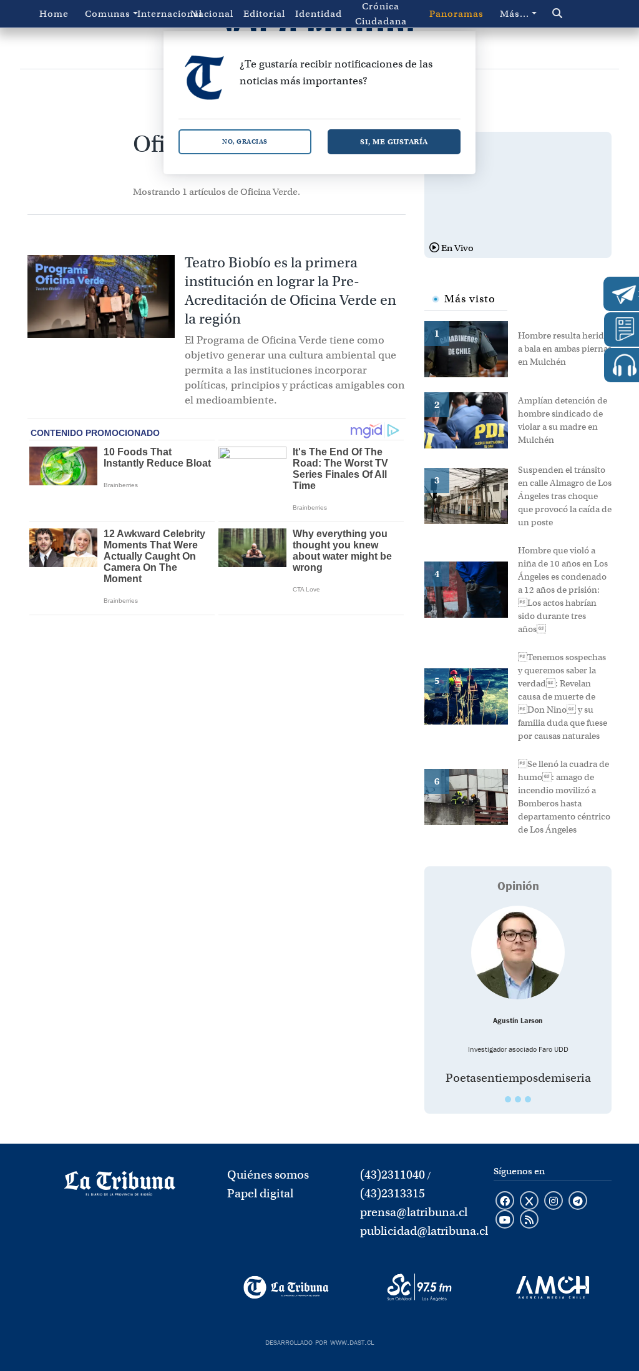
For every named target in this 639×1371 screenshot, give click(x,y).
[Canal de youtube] (504, 1220)
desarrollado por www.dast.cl (319, 1341)
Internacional (161, 13)
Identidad (318, 13)
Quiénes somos (268, 1174)
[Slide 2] (518, 1099)
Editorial (264, 13)
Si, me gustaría (394, 141)
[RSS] (529, 1220)
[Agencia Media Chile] (553, 1287)
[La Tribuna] (286, 1287)
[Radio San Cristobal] (419, 1287)
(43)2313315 (392, 1193)
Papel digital (260, 1193)
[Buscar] (573, 13)
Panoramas (456, 13)
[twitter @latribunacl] (529, 1201)
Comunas (107, 13)
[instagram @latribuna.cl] (553, 1201)
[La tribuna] (119, 1187)
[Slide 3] (528, 1099)
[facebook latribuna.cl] (504, 1201)
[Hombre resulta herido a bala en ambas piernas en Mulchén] (471, 348)
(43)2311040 (392, 1174)
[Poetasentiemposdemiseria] (518, 952)
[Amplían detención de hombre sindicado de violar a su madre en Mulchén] (471, 419)
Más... (514, 13)
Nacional (211, 13)
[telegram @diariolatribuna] (577, 1201)
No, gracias (245, 141)
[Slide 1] (508, 1099)
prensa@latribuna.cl (413, 1212)
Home (54, 13)
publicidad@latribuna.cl (424, 1231)
